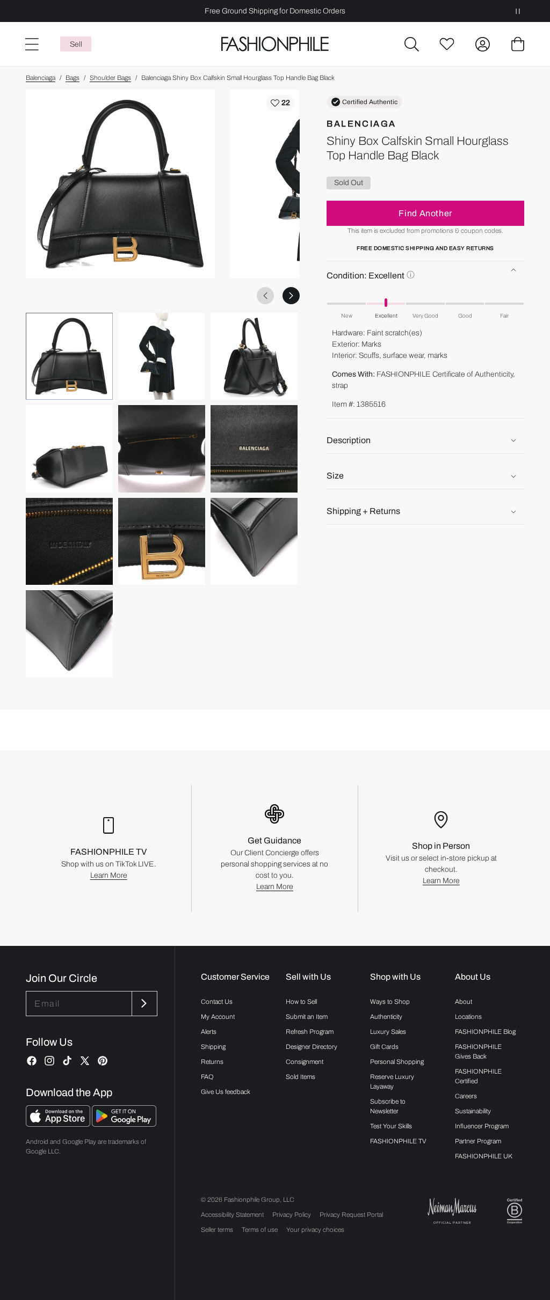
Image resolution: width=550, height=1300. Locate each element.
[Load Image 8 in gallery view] (161, 541)
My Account (218, 1016)
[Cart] (517, 44)
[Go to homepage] (274, 44)
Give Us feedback (225, 1092)
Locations (468, 1016)
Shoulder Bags (110, 78)
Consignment (304, 1062)
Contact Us (217, 1001)
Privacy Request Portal (351, 1214)
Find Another (425, 213)
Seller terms (217, 1229)
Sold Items (300, 1077)
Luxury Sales (388, 1031)
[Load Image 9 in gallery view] (254, 541)
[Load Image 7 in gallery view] (69, 541)
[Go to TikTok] (67, 1061)
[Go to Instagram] (49, 1061)
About (463, 1001)
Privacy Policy (291, 1214)
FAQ (207, 1077)
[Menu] (31, 44)
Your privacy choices (315, 1229)
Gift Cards (384, 1047)
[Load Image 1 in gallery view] (69, 356)
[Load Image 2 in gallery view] (161, 356)
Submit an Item (307, 1016)
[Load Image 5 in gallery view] (161, 448)
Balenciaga (40, 78)
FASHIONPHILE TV (398, 1141)
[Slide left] (265, 295)
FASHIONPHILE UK (483, 1156)
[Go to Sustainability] (514, 1211)
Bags (72, 78)
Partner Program (478, 1141)
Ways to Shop (390, 1001)
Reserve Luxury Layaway (392, 1081)
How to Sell (301, 1001)
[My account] (482, 44)
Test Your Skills (391, 1126)
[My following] (446, 44)
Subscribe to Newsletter (388, 1106)
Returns (212, 1062)
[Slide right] (291, 295)
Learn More (108, 875)
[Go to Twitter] (85, 1061)
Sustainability (473, 1111)
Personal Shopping (397, 1062)
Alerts (208, 1031)
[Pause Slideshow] (517, 11)
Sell (76, 44)
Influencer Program (482, 1126)
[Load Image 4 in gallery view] (69, 448)
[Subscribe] (143, 1003)
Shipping (213, 1047)
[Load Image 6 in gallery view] (254, 448)
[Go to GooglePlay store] (124, 1123)
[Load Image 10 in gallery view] (69, 633)
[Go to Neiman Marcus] (452, 1210)
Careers (466, 1096)
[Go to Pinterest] (102, 1061)
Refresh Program (310, 1031)
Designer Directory (311, 1047)
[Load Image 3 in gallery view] (254, 356)
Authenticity (386, 1016)
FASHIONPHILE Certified (478, 1076)
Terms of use (260, 1229)
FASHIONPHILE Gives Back (478, 1051)
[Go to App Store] (59, 1123)
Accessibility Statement (232, 1214)
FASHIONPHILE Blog (485, 1031)
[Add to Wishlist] (280, 103)
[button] (411, 44)
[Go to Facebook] (32, 1061)
